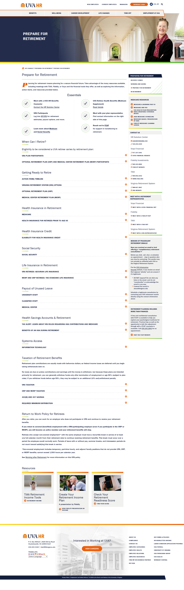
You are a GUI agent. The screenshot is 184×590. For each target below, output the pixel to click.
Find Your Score (103, 504)
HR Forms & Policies (161, 537)
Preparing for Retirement (43, 68)
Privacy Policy (65, 577)
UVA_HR (156, 4)
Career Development (80, 13)
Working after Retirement (36, 457)
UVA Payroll (158, 547)
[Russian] (42, 554)
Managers (124, 4)
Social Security (43, 132)
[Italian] (38, 554)
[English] (29, 554)
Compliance (133, 540)
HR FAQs (132, 563)
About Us (132, 537)
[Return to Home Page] (31, 6)
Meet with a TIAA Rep (140, 224)
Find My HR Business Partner (140, 560)
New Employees (93, 4)
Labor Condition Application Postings (168, 543)
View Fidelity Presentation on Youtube (73, 509)
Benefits (32, 13)
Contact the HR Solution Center (47, 107)
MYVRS (44, 116)
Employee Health (135, 550)
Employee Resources (137, 556)
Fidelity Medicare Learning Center (144, 124)
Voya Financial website (141, 156)
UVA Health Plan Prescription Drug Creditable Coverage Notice (145, 111)
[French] (33, 554)
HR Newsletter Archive (163, 540)
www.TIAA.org (138, 179)
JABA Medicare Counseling (144, 116)
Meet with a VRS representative (145, 233)
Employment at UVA (151, 13)
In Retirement (136, 91)
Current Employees (109, 4)
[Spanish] (44, 554)
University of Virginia (162, 550)
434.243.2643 (147, 328)
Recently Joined (137, 80)
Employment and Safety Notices (79, 577)
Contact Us (133, 543)
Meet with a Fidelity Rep (142, 216)
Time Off (127, 13)
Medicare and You (140, 107)
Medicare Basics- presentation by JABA (145, 120)
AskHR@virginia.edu (140, 141)
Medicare (53, 128)
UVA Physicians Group (162, 553)
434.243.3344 (137, 144)
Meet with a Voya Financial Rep (144, 207)
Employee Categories (137, 547)
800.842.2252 (137, 176)
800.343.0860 (137, 164)
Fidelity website (139, 167)
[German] (35, 554)
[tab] (74, 155)
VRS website (137, 190)
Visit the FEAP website (142, 335)
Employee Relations (136, 553)
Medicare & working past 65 (144, 104)
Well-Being (56, 13)
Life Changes (103, 13)
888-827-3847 (137, 187)
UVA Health (158, 556)
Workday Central (160, 560)
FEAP (106, 125)
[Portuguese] (40, 554)
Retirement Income (34, 501)
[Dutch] (31, 554)
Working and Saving (138, 84)
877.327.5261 (137, 153)
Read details (98, 107)
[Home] (23, 68)
